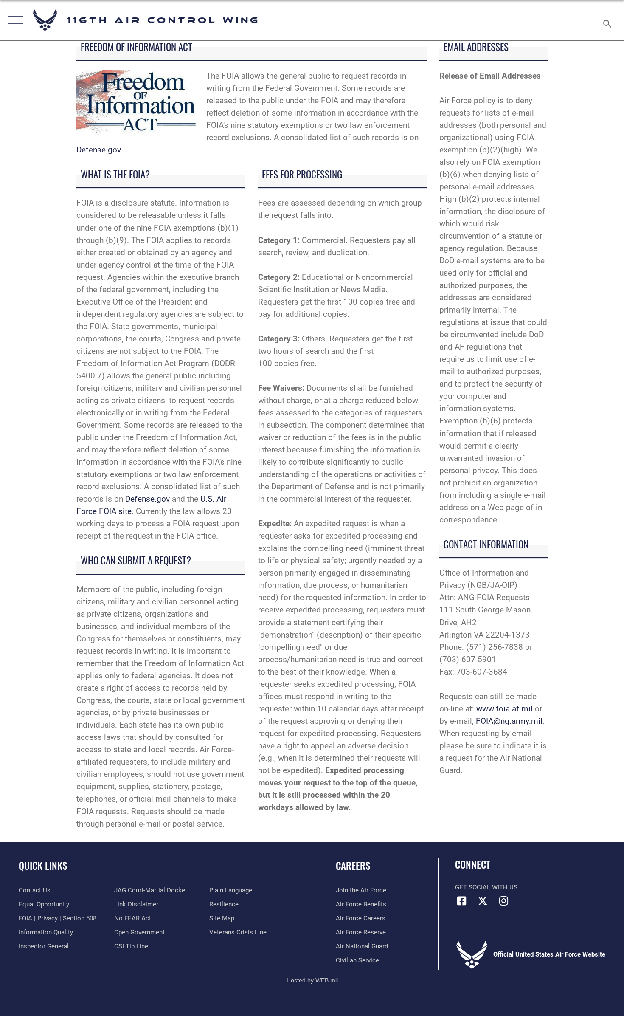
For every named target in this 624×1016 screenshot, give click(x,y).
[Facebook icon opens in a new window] (461, 901)
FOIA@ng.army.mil (509, 721)
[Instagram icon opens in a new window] (503, 901)
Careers (353, 865)
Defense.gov (98, 150)
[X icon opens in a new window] (482, 901)
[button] (14, 20)
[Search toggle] (608, 20)
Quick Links (43, 865)
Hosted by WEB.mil (312, 980)
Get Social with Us (486, 887)
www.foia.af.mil (504, 709)
